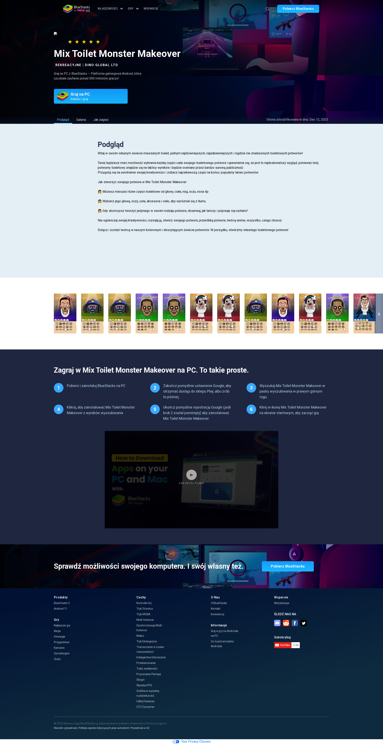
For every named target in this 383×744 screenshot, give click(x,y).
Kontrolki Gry (144, 603)
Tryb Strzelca (144, 608)
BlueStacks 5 (62, 603)
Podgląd (63, 120)
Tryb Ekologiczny (146, 641)
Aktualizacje (281, 603)
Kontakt (215, 608)
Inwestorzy (217, 614)
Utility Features (145, 701)
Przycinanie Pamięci (148, 674)
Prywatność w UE (140, 728)
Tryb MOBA (143, 614)
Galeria (81, 120)
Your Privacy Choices (196, 741)
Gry (131, 8)
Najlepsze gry (62, 625)
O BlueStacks (219, 603)
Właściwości (108, 8)
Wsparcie (151, 8)
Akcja (57, 631)
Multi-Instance (145, 619)
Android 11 (60, 608)
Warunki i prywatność (65, 728)
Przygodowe (61, 642)
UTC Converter (145, 706)
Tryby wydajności (146, 668)
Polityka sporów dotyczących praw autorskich (104, 728)
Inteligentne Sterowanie (151, 657)
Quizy (57, 659)
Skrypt (140, 679)
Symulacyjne (62, 653)
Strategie (59, 636)
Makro (140, 635)
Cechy (141, 597)
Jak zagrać (101, 120)
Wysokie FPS (144, 685)
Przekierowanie (146, 663)
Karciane (59, 647)
